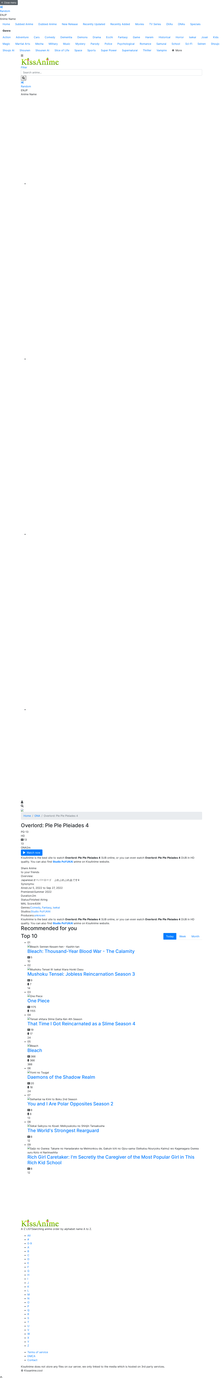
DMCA (31, 1356)
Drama (97, 37)
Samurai (161, 43)
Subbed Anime (24, 24)
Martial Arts (22, 43)
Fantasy (123, 37)
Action (7, 37)
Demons (82, 37)
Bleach (34, 1050)
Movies (139, 24)
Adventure (22, 37)
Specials (195, 24)
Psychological (126, 43)
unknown (39, 915)
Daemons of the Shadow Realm (61, 1077)
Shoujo (215, 43)
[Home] (114, 183)
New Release (70, 24)
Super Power (109, 50)
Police (108, 43)
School (176, 43)
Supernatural (130, 50)
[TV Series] (114, 534)
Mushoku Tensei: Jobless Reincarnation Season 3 (81, 974)
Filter (24, 67)
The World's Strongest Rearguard (63, 1130)
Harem (149, 37)
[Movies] (114, 358)
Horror (180, 37)
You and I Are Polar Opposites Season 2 (70, 1104)
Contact (32, 1360)
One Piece (38, 1000)
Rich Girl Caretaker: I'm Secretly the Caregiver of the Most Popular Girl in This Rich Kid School (110, 1159)
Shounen (25, 50)
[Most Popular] (114, 709)
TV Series (155, 24)
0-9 (29, 1243)
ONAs (181, 24)
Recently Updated (94, 24)
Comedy (50, 37)
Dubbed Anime (47, 24)
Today (170, 936)
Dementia (66, 37)
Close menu (10, 2)
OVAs (169, 24)
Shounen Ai (42, 50)
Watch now (33, 852)
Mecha (39, 43)
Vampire (162, 50)
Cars (37, 37)
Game (136, 37)
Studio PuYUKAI (40, 911)
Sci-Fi (188, 43)
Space (78, 50)
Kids (215, 37)
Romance (145, 43)
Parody (95, 43)
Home (6, 24)
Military (53, 43)
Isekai (192, 37)
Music (66, 43)
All (29, 1235)
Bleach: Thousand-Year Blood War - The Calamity (81, 951)
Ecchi (109, 37)
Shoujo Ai (8, 50)
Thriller (147, 50)
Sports (91, 50)
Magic (6, 43)
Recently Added (120, 24)
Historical (164, 37)
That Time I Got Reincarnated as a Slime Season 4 (81, 1023)
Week (182, 936)
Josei (204, 37)
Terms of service (37, 1352)
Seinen (202, 43)
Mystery (80, 43)
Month (195, 936)
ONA (37, 815)
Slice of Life (62, 50)
